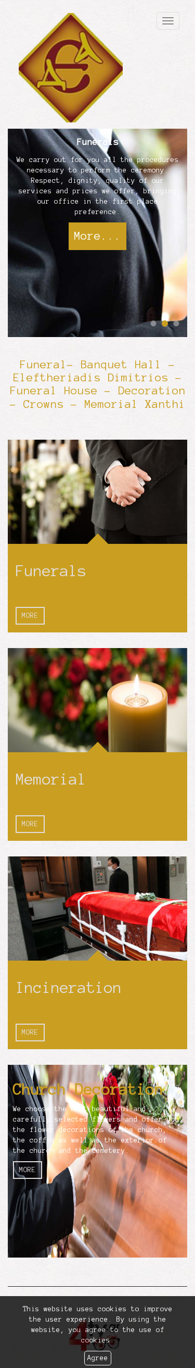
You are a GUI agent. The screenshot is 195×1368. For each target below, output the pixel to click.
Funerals (51, 571)
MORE (30, 615)
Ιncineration (69, 987)
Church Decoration (88, 1089)
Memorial (51, 779)
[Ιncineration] (97, 908)
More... (97, 236)
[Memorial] (97, 700)
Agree (97, 1358)
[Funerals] (97, 492)
